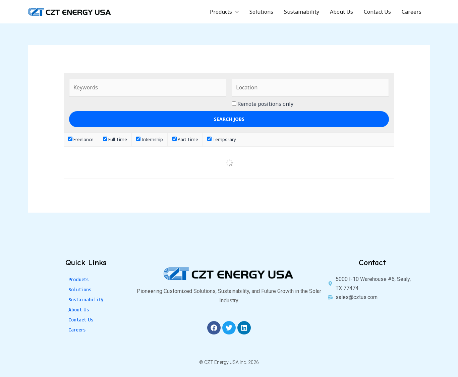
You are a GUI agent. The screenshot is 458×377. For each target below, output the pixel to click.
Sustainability (301, 11)
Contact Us (377, 11)
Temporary (224, 139)
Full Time (117, 139)
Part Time (187, 139)
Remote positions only (265, 103)
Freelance (83, 139)
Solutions (261, 11)
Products (221, 11)
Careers (411, 11)
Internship (151, 139)
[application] (235, 11)
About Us (341, 11)
